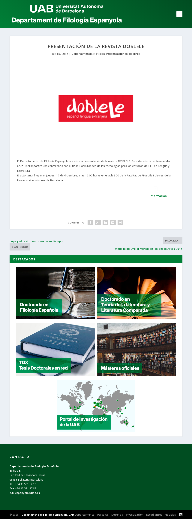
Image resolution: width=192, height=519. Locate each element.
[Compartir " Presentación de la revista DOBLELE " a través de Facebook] (90, 222)
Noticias (99, 54)
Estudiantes (154, 514)
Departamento (81, 54)
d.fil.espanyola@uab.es (25, 493)
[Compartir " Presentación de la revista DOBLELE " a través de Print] (120, 222)
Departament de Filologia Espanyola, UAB (48, 514)
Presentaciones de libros (123, 54)
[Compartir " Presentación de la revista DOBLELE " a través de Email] (113, 222)
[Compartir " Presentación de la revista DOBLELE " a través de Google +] (98, 222)
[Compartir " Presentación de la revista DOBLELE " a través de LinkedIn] (105, 222)
